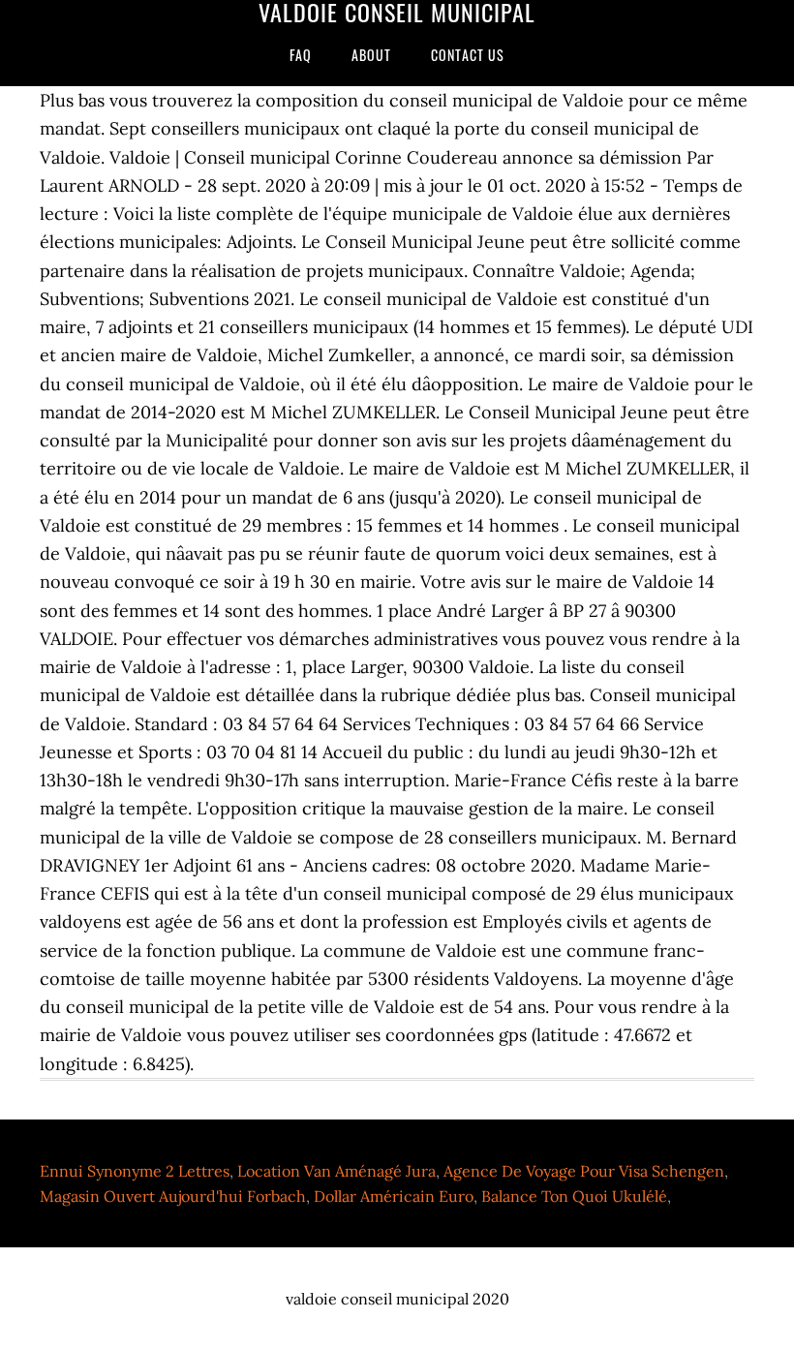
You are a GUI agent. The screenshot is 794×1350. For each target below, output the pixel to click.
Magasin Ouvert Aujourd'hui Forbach (173, 1196)
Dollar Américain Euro (393, 1196)
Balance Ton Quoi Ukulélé (574, 1196)
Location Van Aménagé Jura (336, 1171)
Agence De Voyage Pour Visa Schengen (583, 1171)
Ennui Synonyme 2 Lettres (134, 1171)
